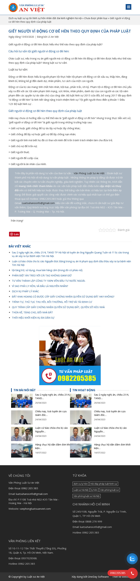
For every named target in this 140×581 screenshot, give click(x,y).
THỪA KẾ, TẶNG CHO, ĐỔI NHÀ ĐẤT (32, 312)
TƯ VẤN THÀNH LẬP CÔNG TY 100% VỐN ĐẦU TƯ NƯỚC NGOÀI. (48, 280)
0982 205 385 (29, 488)
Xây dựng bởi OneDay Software (90, 576)
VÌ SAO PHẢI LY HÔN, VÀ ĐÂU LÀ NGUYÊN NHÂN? (40, 286)
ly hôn (94, 489)
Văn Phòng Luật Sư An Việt (89, 173)
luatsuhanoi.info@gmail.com (32, 494)
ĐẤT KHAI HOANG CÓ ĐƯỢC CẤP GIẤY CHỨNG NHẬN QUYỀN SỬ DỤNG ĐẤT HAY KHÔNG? (63, 296)
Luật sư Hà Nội (81, 489)
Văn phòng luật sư (109, 489)
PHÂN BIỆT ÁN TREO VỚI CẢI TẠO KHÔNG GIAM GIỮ (42, 275)
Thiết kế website (121, 576)
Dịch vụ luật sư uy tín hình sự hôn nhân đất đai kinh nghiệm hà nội (45, 18)
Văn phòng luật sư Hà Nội (87, 496)
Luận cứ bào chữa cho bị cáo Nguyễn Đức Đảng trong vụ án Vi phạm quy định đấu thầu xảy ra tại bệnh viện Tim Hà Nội (71, 263)
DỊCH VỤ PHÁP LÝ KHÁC (25, 291)
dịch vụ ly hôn (81, 483)
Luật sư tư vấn (18, 69)
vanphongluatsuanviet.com (35, 508)
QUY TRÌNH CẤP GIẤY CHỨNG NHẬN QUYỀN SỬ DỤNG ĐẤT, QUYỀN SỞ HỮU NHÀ (58, 307)
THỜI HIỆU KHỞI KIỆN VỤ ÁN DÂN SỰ (33, 317)
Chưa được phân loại (95, 18)
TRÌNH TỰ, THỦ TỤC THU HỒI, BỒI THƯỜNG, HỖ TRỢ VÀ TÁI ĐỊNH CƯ (52, 301)
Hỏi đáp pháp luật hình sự (103, 483)
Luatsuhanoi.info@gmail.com (38, 203)
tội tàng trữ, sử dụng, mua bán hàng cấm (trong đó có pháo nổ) (47, 270)
